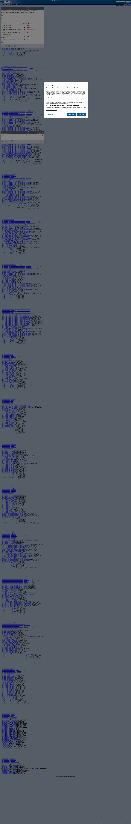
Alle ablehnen (71, 114)
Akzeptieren (81, 114)
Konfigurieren (50, 114)
